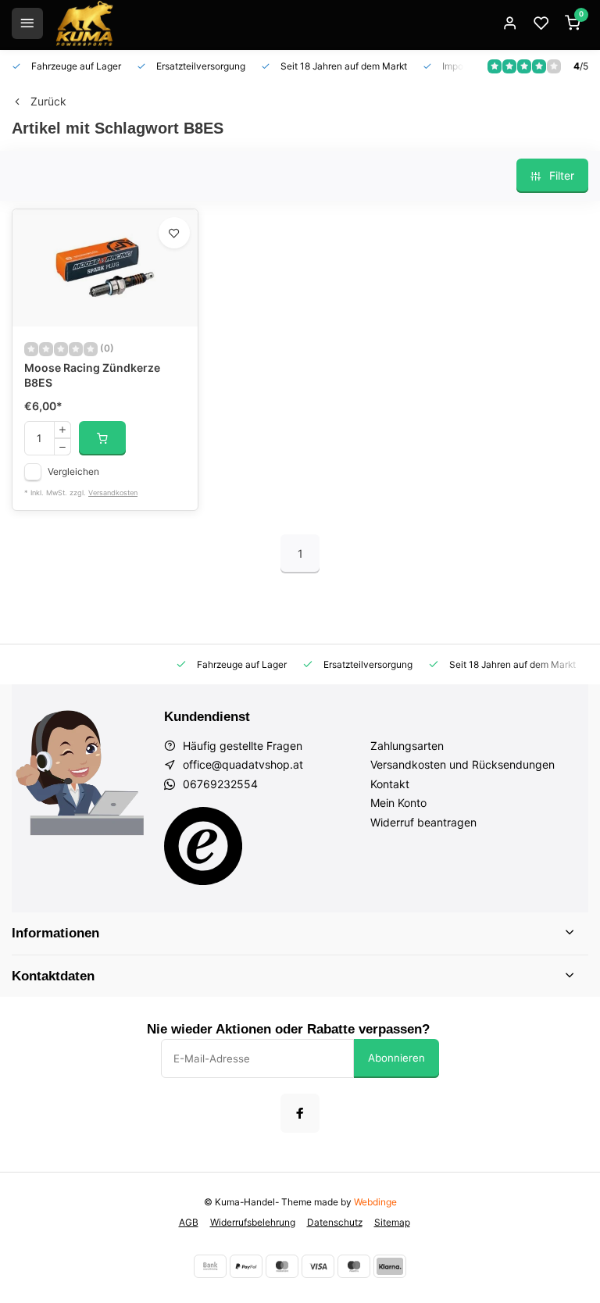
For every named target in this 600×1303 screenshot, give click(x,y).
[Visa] (318, 1266)
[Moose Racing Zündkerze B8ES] (105, 268)
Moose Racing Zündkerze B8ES (92, 375)
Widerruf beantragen (423, 822)
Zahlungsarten (407, 745)
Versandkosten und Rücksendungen (462, 764)
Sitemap (392, 1222)
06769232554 (220, 784)
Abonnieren (396, 1057)
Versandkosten (113, 492)
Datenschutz (334, 1222)
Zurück (48, 101)
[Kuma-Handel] (84, 23)
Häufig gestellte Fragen (242, 745)
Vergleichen (73, 471)
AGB (188, 1222)
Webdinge (375, 1202)
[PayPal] (246, 1266)
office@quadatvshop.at (243, 764)
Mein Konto (398, 802)
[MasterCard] (282, 1266)
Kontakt (389, 784)
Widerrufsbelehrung (252, 1222)
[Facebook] (300, 1113)
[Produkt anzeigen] (102, 438)
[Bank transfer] (210, 1266)
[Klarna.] (389, 1266)
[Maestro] (354, 1266)
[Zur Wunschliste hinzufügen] (174, 232)
